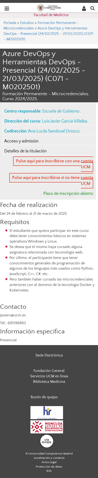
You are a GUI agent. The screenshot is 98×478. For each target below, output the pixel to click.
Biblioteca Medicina (49, 382)
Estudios (27, 23)
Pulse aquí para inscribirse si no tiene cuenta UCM (52, 180)
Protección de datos (49, 466)
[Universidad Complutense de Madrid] (49, 7)
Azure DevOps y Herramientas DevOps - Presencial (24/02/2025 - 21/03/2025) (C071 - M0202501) (48, 33)
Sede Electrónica (49, 355)
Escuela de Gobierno (61, 111)
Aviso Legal (49, 462)
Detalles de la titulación (25, 151)
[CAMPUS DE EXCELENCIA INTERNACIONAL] (46, 426)
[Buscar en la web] (92, 8)
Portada (10, 23)
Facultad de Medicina (51, 15)
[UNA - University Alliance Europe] (46, 441)
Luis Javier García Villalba (64, 121)
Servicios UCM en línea (49, 376)
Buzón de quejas (44, 397)
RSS (49, 471)
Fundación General (49, 371)
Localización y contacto (49, 457)
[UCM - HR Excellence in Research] (46, 412)
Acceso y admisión (21, 141)
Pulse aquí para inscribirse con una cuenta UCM (54, 164)
